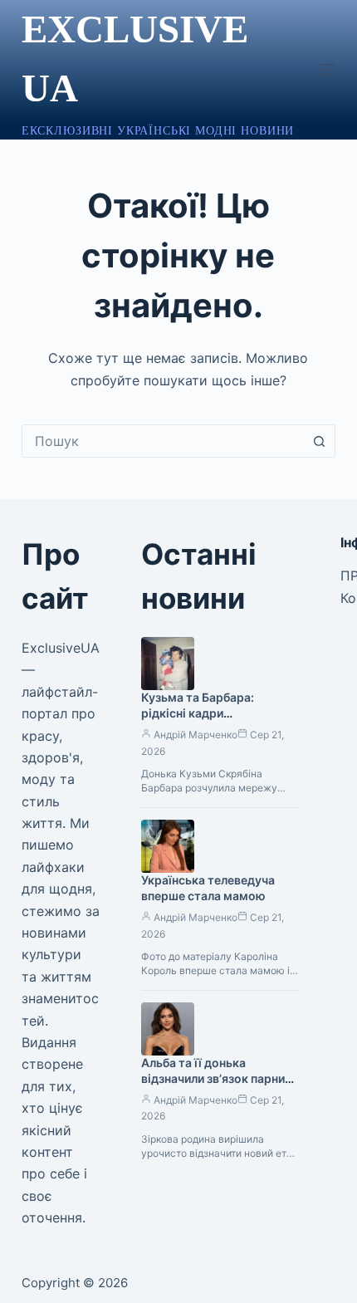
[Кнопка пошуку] (319, 441)
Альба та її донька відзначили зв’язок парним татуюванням (217, 1078)
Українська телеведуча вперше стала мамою (208, 888)
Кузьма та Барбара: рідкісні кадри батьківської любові (199, 713)
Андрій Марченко (195, 734)
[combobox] (162, 441)
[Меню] (327, 69)
